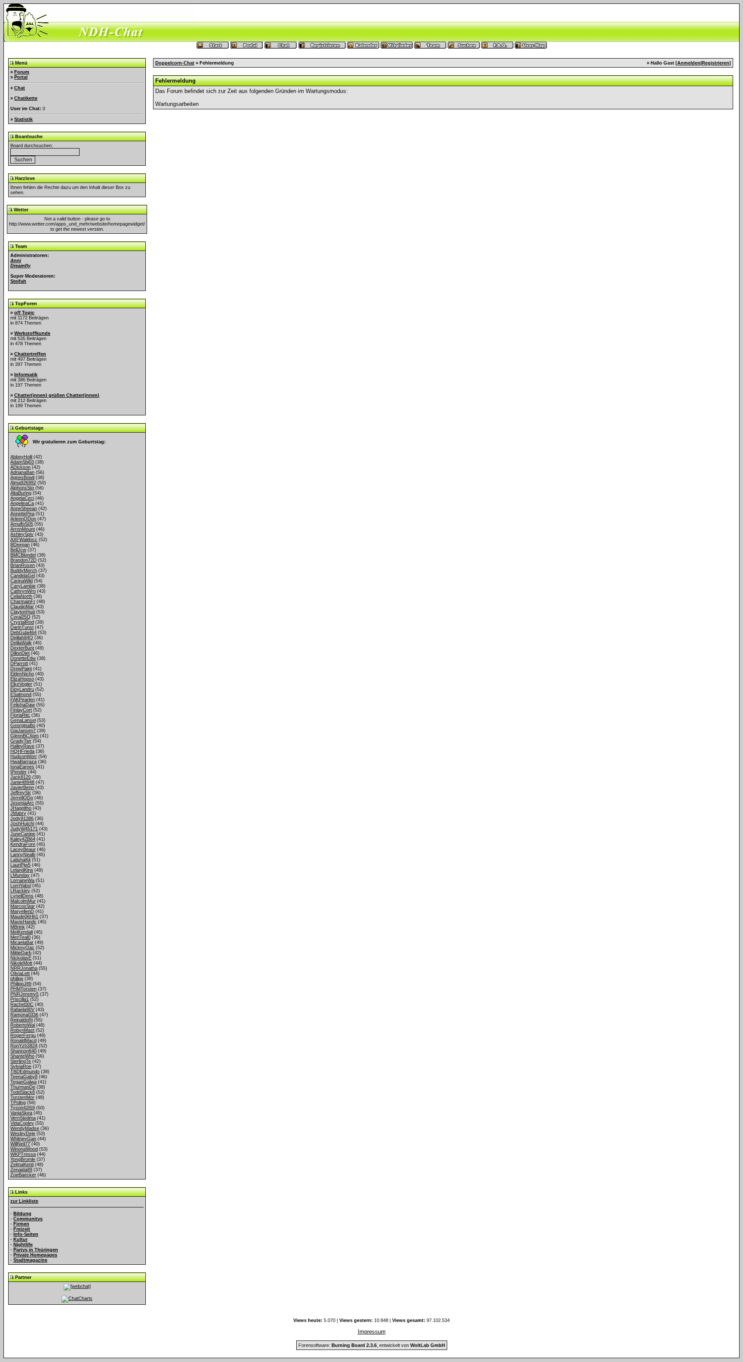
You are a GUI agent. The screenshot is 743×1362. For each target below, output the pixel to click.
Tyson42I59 (22, 1107)
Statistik (23, 119)
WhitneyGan (23, 1138)
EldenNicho (22, 673)
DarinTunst (22, 627)
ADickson (20, 467)
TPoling (18, 1102)
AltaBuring (20, 492)
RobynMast (22, 1030)
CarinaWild (21, 580)
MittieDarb (20, 952)
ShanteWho (22, 1056)
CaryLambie (23, 585)
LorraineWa (22, 880)
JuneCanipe (22, 833)
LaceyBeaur (23, 849)
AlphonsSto (22, 487)
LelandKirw (21, 870)
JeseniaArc (22, 802)
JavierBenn (22, 787)
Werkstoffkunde (32, 333)
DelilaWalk (21, 642)
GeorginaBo (22, 725)
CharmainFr (22, 601)
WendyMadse (24, 1128)
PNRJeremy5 (24, 994)
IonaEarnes (22, 766)
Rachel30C (22, 1004)
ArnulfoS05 (21, 523)
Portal (21, 77)
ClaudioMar (22, 606)
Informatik (25, 374)
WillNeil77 (20, 1143)
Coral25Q (20, 616)
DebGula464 (23, 632)
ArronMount (22, 529)
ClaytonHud (22, 611)
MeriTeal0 (20, 937)
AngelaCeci (22, 498)
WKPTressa (23, 1154)
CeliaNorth (21, 596)
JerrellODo (21, 797)
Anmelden (688, 62)
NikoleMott (21, 963)
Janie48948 (22, 782)
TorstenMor (22, 1097)
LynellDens (22, 895)
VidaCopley (22, 1123)
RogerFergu (23, 1035)
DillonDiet (20, 653)
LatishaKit (20, 859)
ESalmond (20, 694)
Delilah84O (21, 637)
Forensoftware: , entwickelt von (371, 1345)
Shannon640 (23, 1050)
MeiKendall (21, 932)
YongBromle (22, 1159)
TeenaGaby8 (23, 1076)
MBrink (17, 926)
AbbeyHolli (21, 456)
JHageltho (20, 808)
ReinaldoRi (21, 1019)
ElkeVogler (21, 684)
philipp (16, 978)
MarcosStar (22, 906)
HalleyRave (22, 746)
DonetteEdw (23, 658)
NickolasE (20, 957)
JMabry (18, 813)
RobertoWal (22, 1025)
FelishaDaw (22, 704)
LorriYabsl (20, 885)
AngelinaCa (22, 503)
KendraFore (22, 844)
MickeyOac (22, 947)
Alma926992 (23, 482)
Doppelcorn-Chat (174, 62)
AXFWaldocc (23, 539)
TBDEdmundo (25, 1071)
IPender (18, 771)
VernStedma (23, 1118)
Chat (19, 87)
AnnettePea (22, 513)
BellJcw (18, 549)
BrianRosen (22, 565)
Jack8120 (20, 777)
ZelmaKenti (22, 1164)
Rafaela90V (22, 1009)
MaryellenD (22, 911)
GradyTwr (20, 740)
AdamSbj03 (22, 461)
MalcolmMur (23, 901)
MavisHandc (23, 921)
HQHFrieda (22, 751)
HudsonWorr (23, 756)
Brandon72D (23, 560)
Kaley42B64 (22, 839)
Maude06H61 (24, 916)
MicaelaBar (22, 942)
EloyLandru (22, 689)
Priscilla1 (19, 999)
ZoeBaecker (23, 1174)
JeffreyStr (20, 792)
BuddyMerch (23, 570)
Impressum (372, 1331)
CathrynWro (23, 591)
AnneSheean (23, 508)
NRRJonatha (23, 968)
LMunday (20, 875)
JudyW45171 (24, 828)
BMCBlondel (23, 554)
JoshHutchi (22, 823)
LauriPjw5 (20, 864)
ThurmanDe (22, 1087)
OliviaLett (20, 973)
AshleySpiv (22, 534)
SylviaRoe (20, 1066)
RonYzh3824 (23, 1045)
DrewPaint (21, 668)
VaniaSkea (21, 1112)
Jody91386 (22, 818)
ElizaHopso (22, 678)
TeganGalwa (23, 1081)
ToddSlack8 (22, 1092)
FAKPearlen (22, 699)
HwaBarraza (23, 761)
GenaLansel (23, 720)
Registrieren (715, 62)
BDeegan (20, 544)
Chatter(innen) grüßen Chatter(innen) (56, 395)
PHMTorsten (23, 988)
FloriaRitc (20, 715)
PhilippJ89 (20, 983)
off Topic (24, 312)
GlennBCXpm (24, 735)
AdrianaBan (22, 472)
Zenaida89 (21, 1169)
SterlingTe (20, 1061)
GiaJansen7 (23, 730)
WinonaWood (24, 1149)
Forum (21, 71)
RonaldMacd (23, 1040)
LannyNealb (22, 854)
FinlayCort (21, 709)
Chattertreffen (30, 353)
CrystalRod (22, 622)
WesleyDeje (22, 1133)
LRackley (20, 890)
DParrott (19, 663)
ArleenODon (23, 518)
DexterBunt (22, 647)
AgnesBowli (22, 477)
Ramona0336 (24, 1014)
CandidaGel (22, 575)
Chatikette (25, 98)
